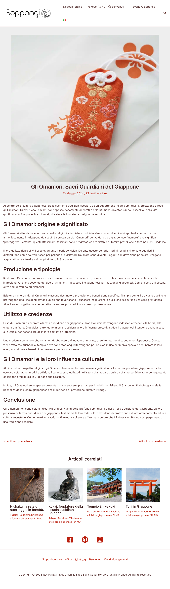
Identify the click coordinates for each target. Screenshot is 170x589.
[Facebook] (70, 539)
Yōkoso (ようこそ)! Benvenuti (105, 6)
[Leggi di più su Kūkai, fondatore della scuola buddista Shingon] (65, 484)
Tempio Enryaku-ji (101, 506)
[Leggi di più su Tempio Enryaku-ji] (104, 484)
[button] (125, 6)
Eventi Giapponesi (144, 6)
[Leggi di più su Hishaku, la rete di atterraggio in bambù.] (27, 484)
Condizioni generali (116, 559)
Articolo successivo (152, 441)
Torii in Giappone (139, 506)
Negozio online (72, 6)
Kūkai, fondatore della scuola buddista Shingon (65, 509)
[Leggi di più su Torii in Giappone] (143, 484)
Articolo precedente (18, 441)
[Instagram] (100, 539)
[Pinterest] (85, 539)
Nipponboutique (52, 559)
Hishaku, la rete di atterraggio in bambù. (27, 508)
